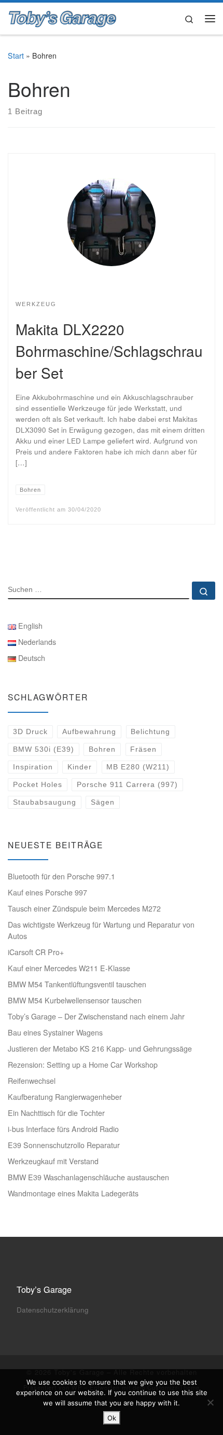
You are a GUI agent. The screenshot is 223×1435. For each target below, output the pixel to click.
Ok (111, 1418)
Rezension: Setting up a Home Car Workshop (83, 1064)
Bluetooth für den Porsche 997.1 (61, 876)
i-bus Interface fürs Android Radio (63, 1129)
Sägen (103, 802)
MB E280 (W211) (138, 767)
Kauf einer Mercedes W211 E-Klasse (69, 968)
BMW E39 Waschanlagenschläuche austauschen (88, 1177)
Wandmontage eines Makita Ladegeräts (73, 1193)
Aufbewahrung (89, 731)
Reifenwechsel (31, 1080)
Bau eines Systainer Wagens (55, 1032)
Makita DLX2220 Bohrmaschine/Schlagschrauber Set (109, 351)
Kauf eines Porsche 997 (47, 892)
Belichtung (150, 731)
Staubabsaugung (44, 802)
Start (16, 55)
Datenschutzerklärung (53, 1310)
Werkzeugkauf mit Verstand (53, 1161)
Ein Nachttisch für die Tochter (56, 1113)
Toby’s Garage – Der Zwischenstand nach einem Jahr (96, 1016)
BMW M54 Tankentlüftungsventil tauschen (77, 984)
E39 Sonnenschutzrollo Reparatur (64, 1145)
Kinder (79, 767)
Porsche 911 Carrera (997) (127, 784)
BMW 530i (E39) (43, 749)
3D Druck (30, 731)
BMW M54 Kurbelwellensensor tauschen (75, 1000)
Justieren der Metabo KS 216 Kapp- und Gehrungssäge (100, 1048)
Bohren (102, 749)
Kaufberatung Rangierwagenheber (65, 1097)
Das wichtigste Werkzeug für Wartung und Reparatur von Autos (101, 930)
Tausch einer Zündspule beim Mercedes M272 (84, 908)
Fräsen (143, 749)
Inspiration (33, 767)
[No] (210, 1402)
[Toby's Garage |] (63, 16)
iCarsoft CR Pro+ (36, 952)
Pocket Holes (37, 784)
